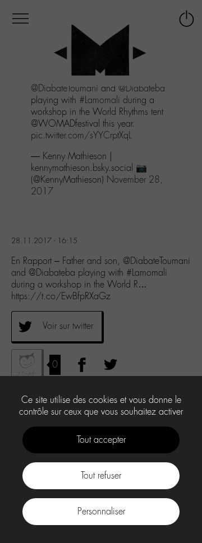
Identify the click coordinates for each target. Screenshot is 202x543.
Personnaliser (101, 511)
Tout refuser (101, 475)
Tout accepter (101, 439)
